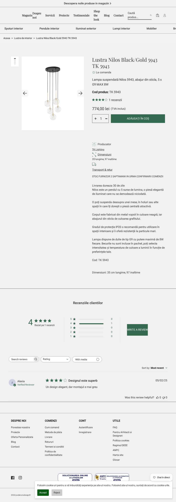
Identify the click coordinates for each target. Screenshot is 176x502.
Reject (57, 492)
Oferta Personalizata (22, 437)
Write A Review (137, 329)
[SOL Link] (75, 478)
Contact (15, 446)
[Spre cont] (164, 15)
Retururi (49, 441)
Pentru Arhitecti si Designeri (122, 434)
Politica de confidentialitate (53, 453)
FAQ (115, 427)
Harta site (118, 455)
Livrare (48, 437)
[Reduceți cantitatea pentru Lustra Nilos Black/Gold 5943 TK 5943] (106, 118)
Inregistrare (85, 432)
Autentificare (86, 427)
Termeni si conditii (54, 446)
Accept (43, 492)
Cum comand (52, 427)
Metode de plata (53, 432)
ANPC (116, 450)
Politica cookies (121, 440)
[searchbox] (21, 359)
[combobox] (55, 359)
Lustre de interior (23, 38)
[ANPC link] (112, 478)
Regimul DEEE (120, 445)
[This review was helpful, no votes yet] (157, 397)
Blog (13, 441)
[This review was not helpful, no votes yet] (163, 397)
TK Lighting (98, 149)
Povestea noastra (20, 427)
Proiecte (15, 432)
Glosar (116, 459)
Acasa (6, 38)
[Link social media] (12, 477)
